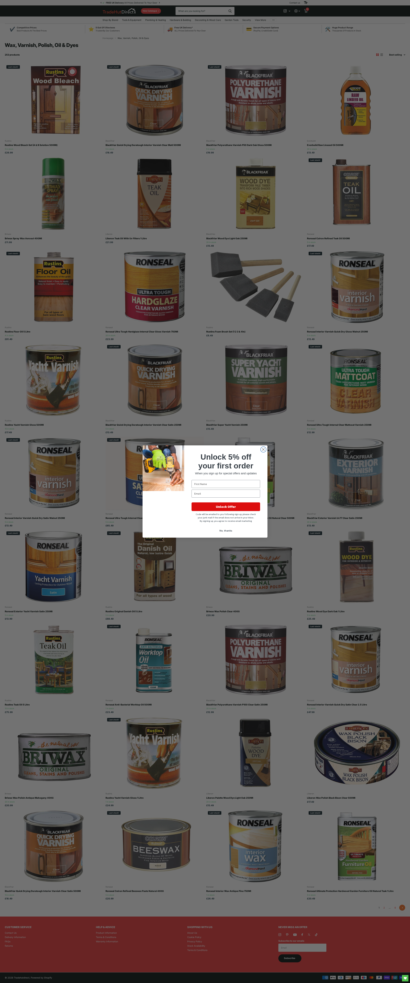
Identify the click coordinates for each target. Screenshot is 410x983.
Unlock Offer (226, 506)
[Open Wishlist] (405, 978)
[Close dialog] (263, 449)
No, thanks (225, 530)
